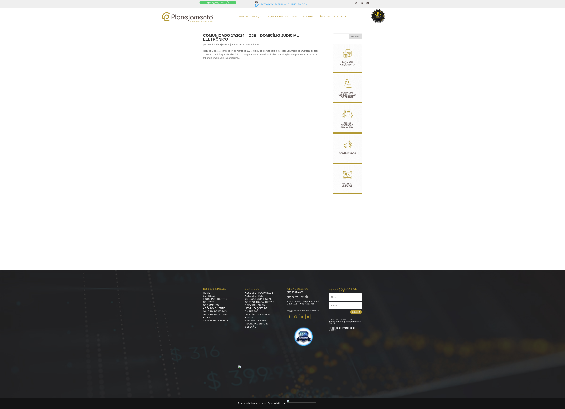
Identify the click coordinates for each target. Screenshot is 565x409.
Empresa (244, 17)
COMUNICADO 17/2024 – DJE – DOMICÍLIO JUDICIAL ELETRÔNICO (251, 37)
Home (206, 293)
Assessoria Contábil (259, 293)
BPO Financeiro (255, 320)
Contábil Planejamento (218, 44)
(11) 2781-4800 (295, 292)
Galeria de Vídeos (215, 314)
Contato (295, 17)
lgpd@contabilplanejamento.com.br (345, 322)
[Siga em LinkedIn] (361, 3)
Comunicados (253, 44)
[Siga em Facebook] (350, 3)
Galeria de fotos (215, 311)
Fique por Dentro (215, 299)
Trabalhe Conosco (216, 320)
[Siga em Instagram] (356, 3)
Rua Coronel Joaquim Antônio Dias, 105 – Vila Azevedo (303, 302)
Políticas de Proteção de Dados (342, 329)
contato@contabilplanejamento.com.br (281, 4)
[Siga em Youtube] (367, 3)
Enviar (356, 312)
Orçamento (309, 17)
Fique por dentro (278, 17)
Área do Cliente (329, 17)
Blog (344, 17)
